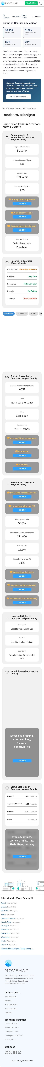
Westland (9, 911)
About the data (10, 1008)
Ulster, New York (11, 1032)
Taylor (8, 914)
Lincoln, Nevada (11, 1024)
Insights (8, 1001)
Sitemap (8, 1012)
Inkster (8, 941)
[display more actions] (41, 3)
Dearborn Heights (12, 918)
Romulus (9, 945)
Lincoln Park (10, 922)
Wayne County (24, 16)
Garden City (10, 933)
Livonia (8, 907)
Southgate (9, 926)
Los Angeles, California (14, 1036)
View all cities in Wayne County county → (17, 948)
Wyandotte (9, 937)
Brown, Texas (10, 1039)
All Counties (6, 16)
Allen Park (9, 930)
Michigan (16, 16)
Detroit (8, 903)
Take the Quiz (10, 997)
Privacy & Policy (11, 1004)
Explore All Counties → (18, 97)
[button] (9, 314)
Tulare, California (11, 1028)
